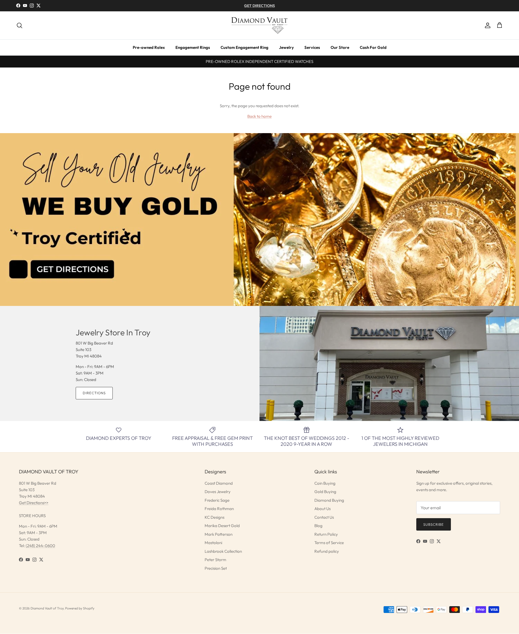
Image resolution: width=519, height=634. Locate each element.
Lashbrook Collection (223, 551)
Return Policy (326, 534)
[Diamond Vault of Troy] (259, 25)
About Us (322, 508)
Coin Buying (324, 483)
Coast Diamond (219, 483)
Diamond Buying (329, 500)
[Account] (486, 25)
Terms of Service (329, 542)
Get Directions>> (33, 502)
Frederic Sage (217, 500)
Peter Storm (215, 559)
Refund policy (326, 551)
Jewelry (286, 47)
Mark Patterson (218, 534)
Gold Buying (325, 491)
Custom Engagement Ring (244, 47)
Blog (318, 525)
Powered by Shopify (79, 608)
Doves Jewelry (218, 491)
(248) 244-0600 (40, 545)
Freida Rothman (219, 508)
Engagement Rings (192, 47)
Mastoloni (213, 542)
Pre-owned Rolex (149, 47)
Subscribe (433, 524)
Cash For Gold (373, 47)
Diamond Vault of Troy (47, 608)
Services (312, 47)
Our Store (340, 47)
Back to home (259, 116)
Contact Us (324, 517)
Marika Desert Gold (222, 525)
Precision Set (216, 568)
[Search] (19, 25)
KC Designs (214, 517)
